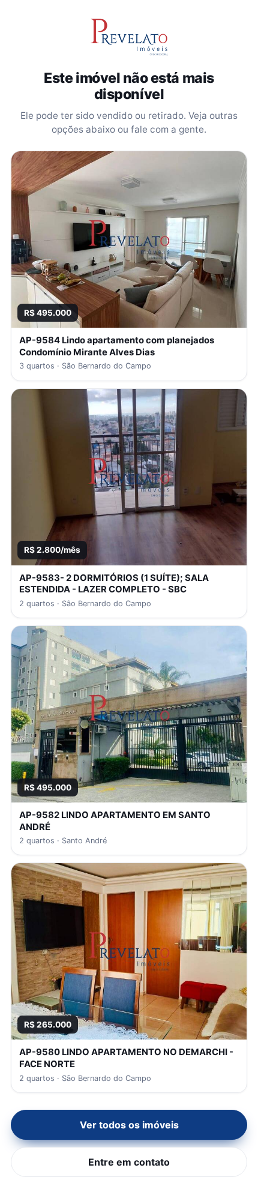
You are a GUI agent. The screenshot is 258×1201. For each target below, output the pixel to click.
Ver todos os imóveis (129, 1125)
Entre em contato (129, 1162)
